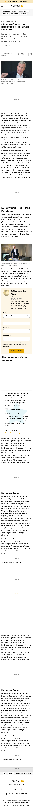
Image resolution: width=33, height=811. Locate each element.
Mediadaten (7, 802)
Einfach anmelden (16, 351)
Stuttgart (14, 11)
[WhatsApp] (14, 789)
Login (30, 5)
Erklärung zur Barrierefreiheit (20, 802)
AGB (19, 800)
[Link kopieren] (15, 54)
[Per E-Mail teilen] (22, 54)
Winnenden (5, 13)
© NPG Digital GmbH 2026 (16, 784)
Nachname (6, 327)
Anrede (5, 312)
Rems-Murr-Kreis (14, 13)
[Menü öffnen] (2, 6)
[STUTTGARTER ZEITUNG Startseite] (16, 6)
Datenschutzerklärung (12, 433)
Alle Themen (23, 13)
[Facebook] (21, 789)
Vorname (5, 320)
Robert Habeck (6, 11)
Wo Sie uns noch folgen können (18, 794)
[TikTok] (18, 789)
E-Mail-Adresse (7, 335)
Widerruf (27, 805)
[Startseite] (4, 773)
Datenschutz (26, 800)
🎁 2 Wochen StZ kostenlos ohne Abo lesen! (16, 1)
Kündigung (6, 805)
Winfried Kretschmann (23, 11)
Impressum (20, 805)
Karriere (14, 800)
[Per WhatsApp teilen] (26, 54)
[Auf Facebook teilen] (18, 54)
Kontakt (13, 805)
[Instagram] (11, 789)
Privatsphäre (7, 800)
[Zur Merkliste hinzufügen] (30, 54)
